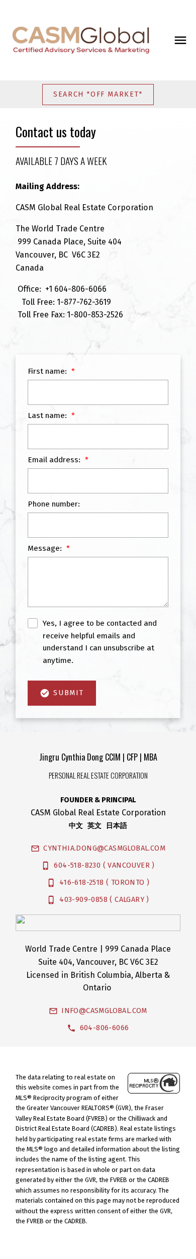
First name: (48, 371)
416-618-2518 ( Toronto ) (104, 882)
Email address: (55, 459)
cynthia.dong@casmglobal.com (104, 848)
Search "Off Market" (97, 94)
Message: (46, 548)
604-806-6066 (104, 1028)
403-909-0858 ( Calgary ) (104, 899)
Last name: (48, 415)
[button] (98, 94)
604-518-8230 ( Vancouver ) (104, 865)
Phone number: (54, 504)
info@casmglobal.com (104, 1010)
